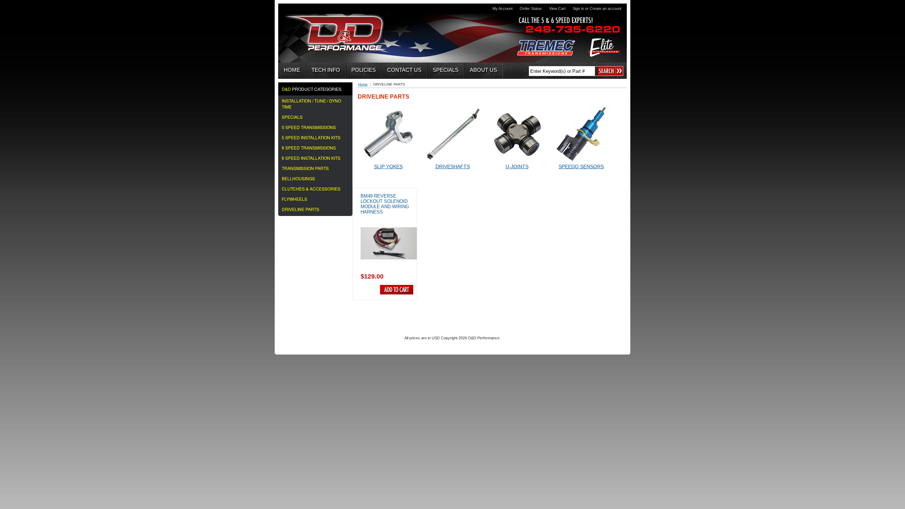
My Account (502, 8)
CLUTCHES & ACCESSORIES (311, 189)
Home (363, 84)
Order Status (531, 8)
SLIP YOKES (388, 166)
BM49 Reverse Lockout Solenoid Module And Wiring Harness (385, 204)
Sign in (578, 8)
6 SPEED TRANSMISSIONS (309, 148)
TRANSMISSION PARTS (305, 168)
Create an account (605, 8)
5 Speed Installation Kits (311, 137)
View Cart (557, 8)
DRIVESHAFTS (453, 166)
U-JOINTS (517, 166)
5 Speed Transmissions (309, 127)
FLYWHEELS (294, 199)
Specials (292, 117)
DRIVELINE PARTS (300, 209)
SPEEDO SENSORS (581, 166)
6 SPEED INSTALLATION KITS (311, 158)
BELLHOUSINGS (298, 178)
